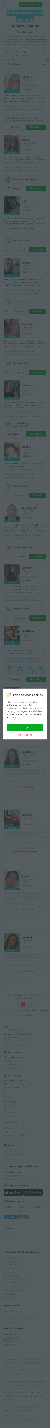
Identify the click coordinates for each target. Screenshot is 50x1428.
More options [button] (25, 734)
